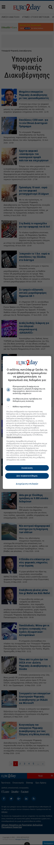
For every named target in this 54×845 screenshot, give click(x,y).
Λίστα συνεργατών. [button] (14, 437)
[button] (27, 407)
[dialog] (27, 422)
